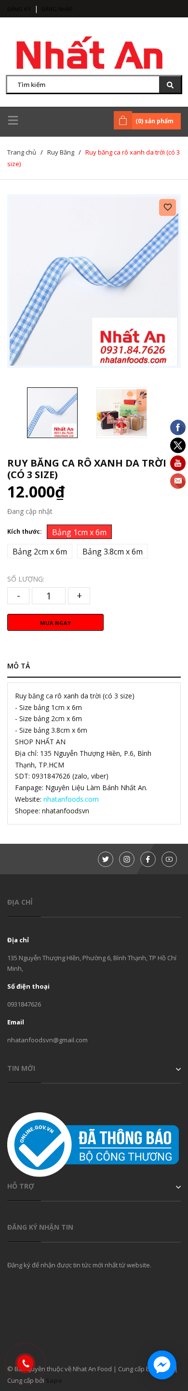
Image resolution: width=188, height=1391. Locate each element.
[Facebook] (148, 859)
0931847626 (24, 1004)
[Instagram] (126, 859)
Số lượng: (25, 578)
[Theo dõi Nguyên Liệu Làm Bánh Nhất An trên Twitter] (105, 859)
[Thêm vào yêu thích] (167, 207)
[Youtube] (169, 859)
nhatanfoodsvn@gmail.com (47, 1040)
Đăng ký (19, 9)
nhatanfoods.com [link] (71, 799)
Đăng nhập (57, 9)
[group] (94, 281)
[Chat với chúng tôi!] (162, 1364)
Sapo (54, 1380)
